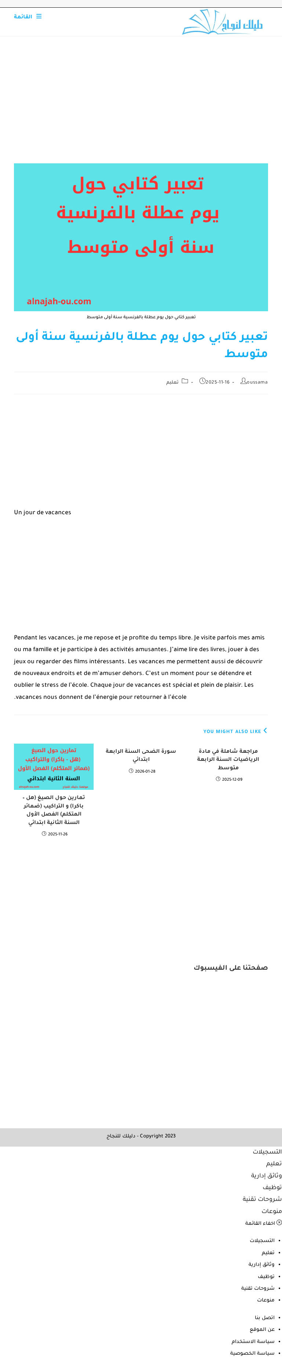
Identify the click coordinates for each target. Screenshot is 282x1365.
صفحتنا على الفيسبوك (231, 968)
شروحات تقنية (262, 1200)
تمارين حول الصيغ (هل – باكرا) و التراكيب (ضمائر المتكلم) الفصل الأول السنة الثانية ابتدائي (53, 810)
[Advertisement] (141, 109)
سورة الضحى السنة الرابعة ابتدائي (141, 756)
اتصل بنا (265, 1318)
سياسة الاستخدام (253, 1342)
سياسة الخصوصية (252, 1354)
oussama (257, 382)
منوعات (271, 1212)
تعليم (172, 382)
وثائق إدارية (266, 1176)
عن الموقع (262, 1330)
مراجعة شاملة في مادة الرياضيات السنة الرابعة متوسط (228, 760)
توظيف (272, 1188)
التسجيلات (267, 1152)
